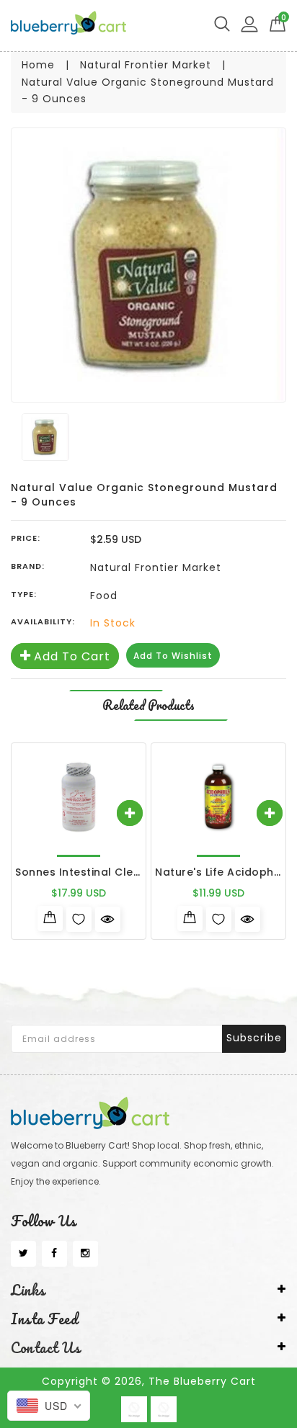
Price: (25, 538)
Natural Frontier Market (145, 65)
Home (38, 65)
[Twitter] (23, 1254)
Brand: (28, 566)
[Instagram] (85, 1254)
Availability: (43, 621)
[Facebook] (54, 1254)
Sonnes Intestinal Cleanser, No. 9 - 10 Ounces (141, 872)
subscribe (254, 1037)
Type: (24, 594)
